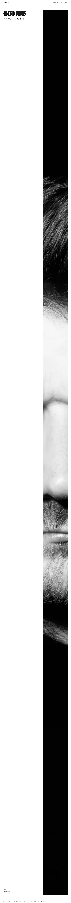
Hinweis (10, 901)
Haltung (26, 901)
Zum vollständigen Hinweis (11, 894)
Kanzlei (36, 901)
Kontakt (42, 901)
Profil (31, 901)
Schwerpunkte (18, 901)
